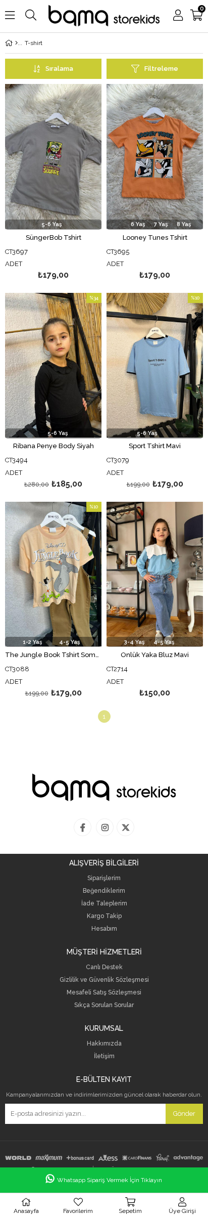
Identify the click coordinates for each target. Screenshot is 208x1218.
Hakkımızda (104, 1043)
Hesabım (104, 929)
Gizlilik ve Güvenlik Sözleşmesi (104, 980)
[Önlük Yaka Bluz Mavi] (155, 574)
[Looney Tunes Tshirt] (155, 156)
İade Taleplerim (104, 903)
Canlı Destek (104, 967)
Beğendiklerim (104, 891)
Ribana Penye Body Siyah (53, 446)
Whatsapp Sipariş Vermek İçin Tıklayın (109, 1180)
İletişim (104, 1056)
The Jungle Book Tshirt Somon (53, 655)
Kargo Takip (104, 916)
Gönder (184, 1113)
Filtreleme (161, 68)
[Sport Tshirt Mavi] (155, 365)
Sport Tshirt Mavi (155, 446)
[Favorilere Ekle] (53, 183)
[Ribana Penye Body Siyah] (53, 365)
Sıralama (59, 68)
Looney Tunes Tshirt (155, 237)
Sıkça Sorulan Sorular (104, 1005)
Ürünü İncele (73, 183)
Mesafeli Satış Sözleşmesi (104, 992)
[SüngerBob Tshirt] (53, 156)
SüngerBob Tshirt (53, 237)
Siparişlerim (104, 878)
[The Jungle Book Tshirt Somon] (53, 574)
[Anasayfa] (16, 43)
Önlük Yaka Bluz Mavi (155, 655)
